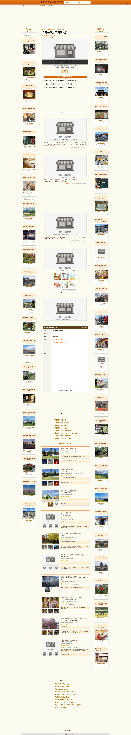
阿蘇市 (48, 35)
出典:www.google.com (81, 147)
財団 (54, 35)
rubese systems (60, 734)
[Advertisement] (65, 16)
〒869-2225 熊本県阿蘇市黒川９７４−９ (62, 342)
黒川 (51, 35)
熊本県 (43, 35)
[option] (65, 52)
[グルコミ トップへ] (52, 2)
